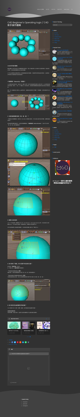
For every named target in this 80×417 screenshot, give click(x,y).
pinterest (25, 403)
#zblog (15, 344)
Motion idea (66, 9)
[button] (12, 342)
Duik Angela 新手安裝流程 (62, 50)
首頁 (55, 147)
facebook (25, 402)
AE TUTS (47, 9)
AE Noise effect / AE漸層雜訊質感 (64, 96)
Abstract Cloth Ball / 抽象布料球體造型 (17, 330)
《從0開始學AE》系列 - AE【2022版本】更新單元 (47, 330)
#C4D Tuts (11, 344)
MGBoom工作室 (40, 9)
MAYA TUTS (59, 9)
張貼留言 (10, 340)
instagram (25, 405)
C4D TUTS (53, 9)
